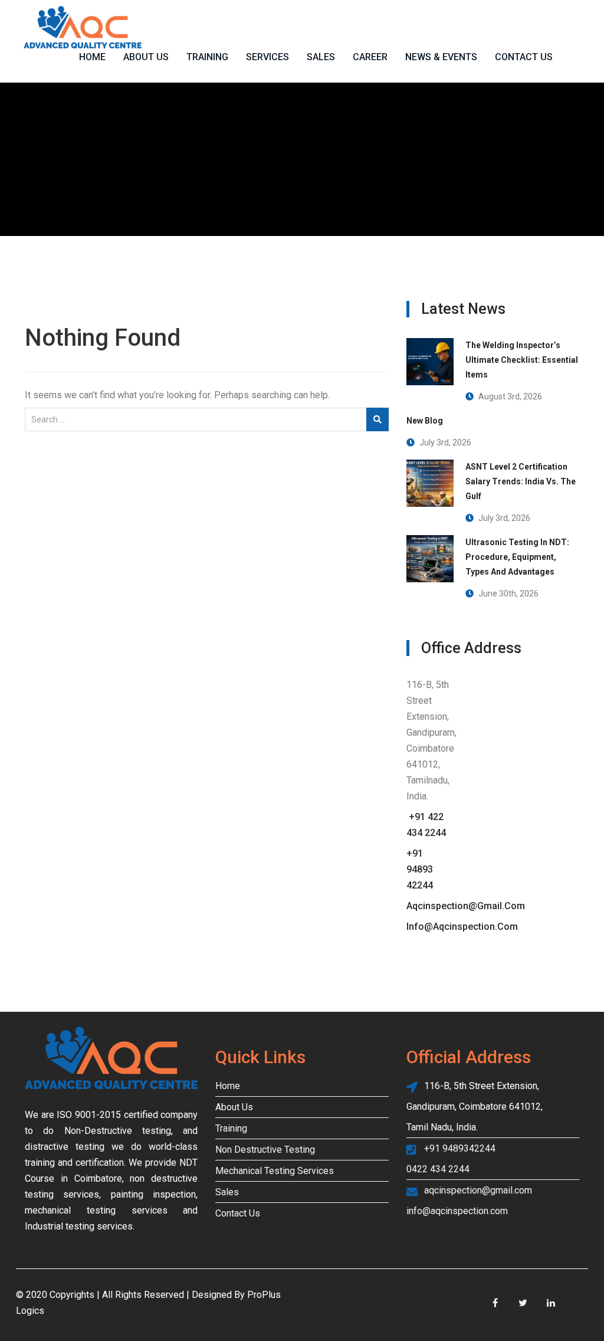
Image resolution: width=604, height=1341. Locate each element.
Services (267, 57)
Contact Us (524, 57)
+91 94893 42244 (419, 869)
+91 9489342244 (459, 1148)
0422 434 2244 (438, 1169)
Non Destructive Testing (265, 1149)
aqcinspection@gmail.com (465, 906)
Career (370, 57)
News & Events (441, 57)
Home (92, 57)
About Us (146, 57)
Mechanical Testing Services (274, 1170)
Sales (321, 57)
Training (207, 57)
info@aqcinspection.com (462, 926)
